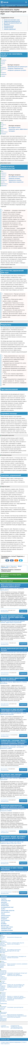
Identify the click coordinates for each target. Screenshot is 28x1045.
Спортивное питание (7, 930)
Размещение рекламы (16, 1026)
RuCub (5, 2)
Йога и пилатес (5, 920)
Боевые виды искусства (7, 910)
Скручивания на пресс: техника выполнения (12, 868)
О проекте (3, 1025)
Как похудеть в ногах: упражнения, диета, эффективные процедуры (18, 129)
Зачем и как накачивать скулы (12, 20)
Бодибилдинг (5, 904)
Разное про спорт (6, 900)
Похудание (4, 918)
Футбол (3, 909)
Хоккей (3, 922)
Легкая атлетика (5, 915)
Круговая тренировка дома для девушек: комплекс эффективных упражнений (13, 617)
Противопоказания (9, 26)
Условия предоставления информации (11, 1042)
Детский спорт (5, 925)
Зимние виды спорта (7, 927)
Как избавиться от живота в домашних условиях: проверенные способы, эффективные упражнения (16, 179)
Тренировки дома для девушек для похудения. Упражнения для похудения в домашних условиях (17, 68)
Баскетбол (4, 902)
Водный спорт (5, 917)
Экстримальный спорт (7, 907)
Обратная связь (5, 1026)
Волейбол (3, 923)
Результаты (7, 24)
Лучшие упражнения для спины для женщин (14, 649)
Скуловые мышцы (8, 27)
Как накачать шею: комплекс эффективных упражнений (11, 775)
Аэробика (3, 899)
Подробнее (23, 611)
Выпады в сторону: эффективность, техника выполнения (13, 679)
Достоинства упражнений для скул (13, 23)
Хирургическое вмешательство (12, 21)
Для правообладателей (17, 1028)
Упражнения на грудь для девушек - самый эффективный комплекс (14, 710)
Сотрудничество (15, 1025)
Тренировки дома (5, 611)
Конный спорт (5, 905)
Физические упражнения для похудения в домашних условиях (12, 806)
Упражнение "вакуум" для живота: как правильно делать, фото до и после (13, 838)
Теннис (3, 914)
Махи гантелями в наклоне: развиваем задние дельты (11, 585)
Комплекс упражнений (10, 29)
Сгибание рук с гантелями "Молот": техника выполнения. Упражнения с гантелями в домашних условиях (14, 742)
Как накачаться (5, 912)
